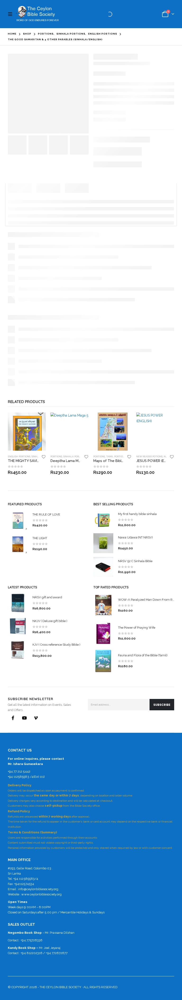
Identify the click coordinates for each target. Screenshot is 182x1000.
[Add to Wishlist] (43, 456)
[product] (27, 432)
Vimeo (36, 718)
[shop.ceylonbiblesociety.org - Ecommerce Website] (37, 14)
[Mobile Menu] (11, 14)
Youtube (24, 718)
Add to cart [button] (38, 420)
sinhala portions (74, 456)
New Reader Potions (149, 456)
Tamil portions (116, 456)
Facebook (13, 718)
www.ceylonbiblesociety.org (41, 894)
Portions (56, 456)
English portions (19, 456)
